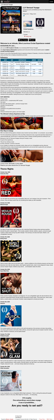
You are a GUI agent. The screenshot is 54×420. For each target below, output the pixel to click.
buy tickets (24, 40)
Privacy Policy (42, 419)
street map (28, 36)
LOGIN (51, 1)
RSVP (33, 40)
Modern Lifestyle (9, 419)
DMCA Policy (49, 419)
